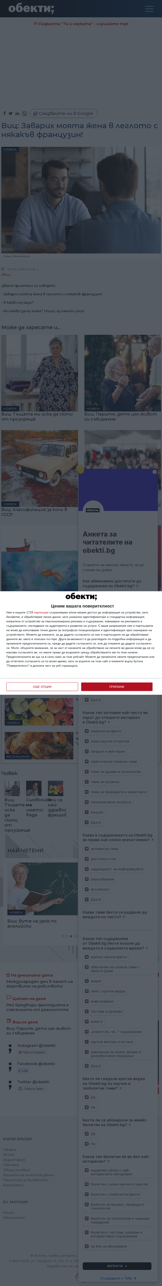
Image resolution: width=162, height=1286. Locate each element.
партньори (41, 612)
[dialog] (81, 643)
